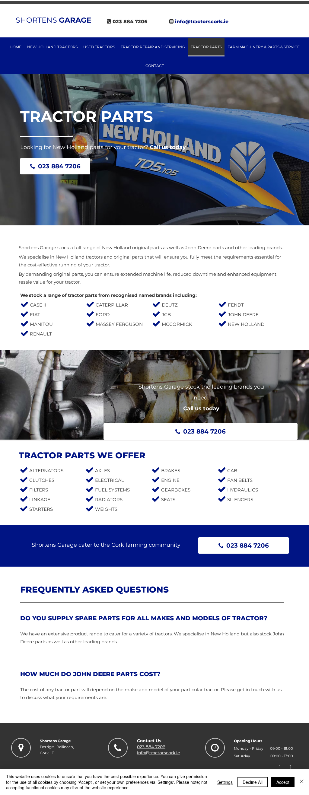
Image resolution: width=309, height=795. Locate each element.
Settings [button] (225, 782)
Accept (282, 782)
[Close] (301, 782)
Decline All (253, 782)
